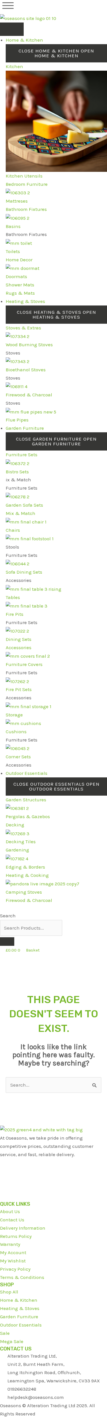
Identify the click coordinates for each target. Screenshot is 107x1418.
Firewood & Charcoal (29, 395)
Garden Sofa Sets (24, 505)
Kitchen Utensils (24, 176)
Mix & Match (20, 513)
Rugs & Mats (20, 293)
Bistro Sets (17, 471)
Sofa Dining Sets (24, 572)
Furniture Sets (21, 454)
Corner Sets (18, 756)
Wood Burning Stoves (29, 344)
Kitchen (14, 66)
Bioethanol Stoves (26, 369)
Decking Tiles (21, 841)
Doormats (16, 276)
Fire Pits (14, 614)
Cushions (16, 731)
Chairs (13, 530)
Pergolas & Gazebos (28, 816)
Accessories (18, 647)
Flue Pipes (17, 420)
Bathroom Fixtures (26, 209)
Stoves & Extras (23, 328)
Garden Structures (26, 799)
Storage (14, 715)
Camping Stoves (24, 892)
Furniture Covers (24, 664)
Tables (13, 597)
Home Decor (19, 259)
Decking (15, 825)
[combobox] (31, 928)
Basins (13, 226)
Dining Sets (18, 639)
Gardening (17, 850)
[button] (8, 5)
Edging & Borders (25, 867)
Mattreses (17, 201)
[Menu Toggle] (12, 29)
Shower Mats (20, 285)
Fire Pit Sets (19, 689)
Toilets (13, 251)
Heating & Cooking (27, 875)
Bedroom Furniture (27, 184)
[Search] (7, 941)
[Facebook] (2, 1163)
